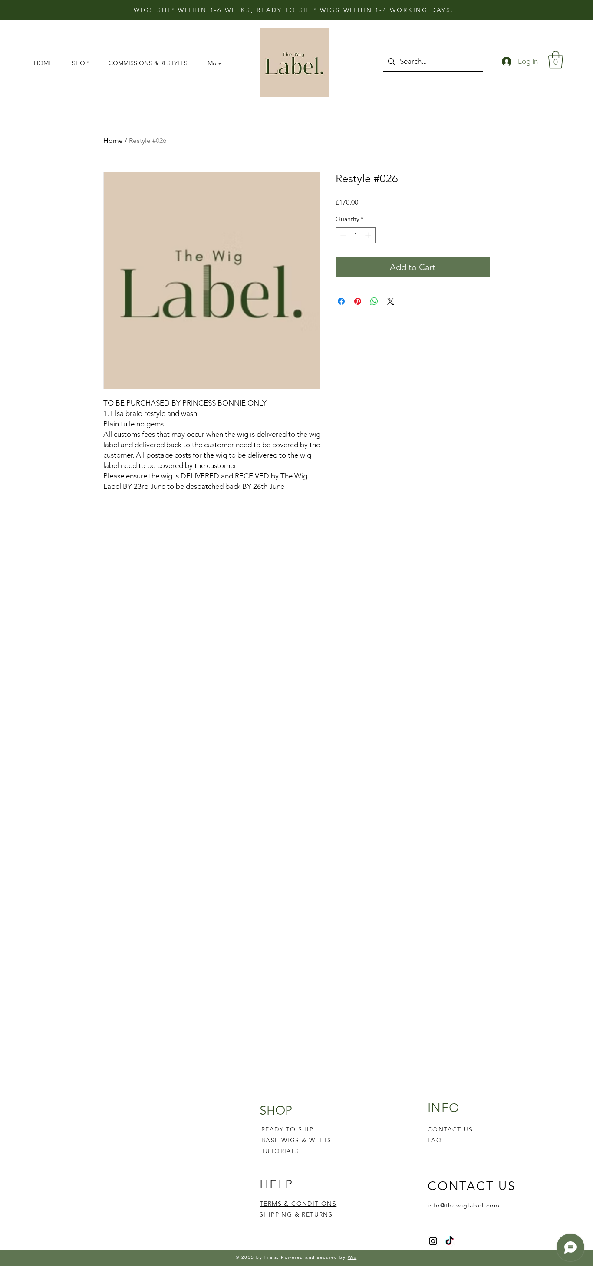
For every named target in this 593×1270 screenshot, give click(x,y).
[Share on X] (390, 301)
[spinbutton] (355, 235)
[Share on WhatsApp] (374, 301)
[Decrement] (342, 235)
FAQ (435, 1140)
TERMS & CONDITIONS (298, 1203)
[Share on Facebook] (341, 301)
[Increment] (368, 235)
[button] (84, 63)
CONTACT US (450, 1129)
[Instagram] (433, 1241)
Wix (352, 1257)
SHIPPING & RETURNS (296, 1214)
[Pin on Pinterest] (358, 301)
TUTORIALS (280, 1151)
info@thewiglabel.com (464, 1205)
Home (113, 140)
